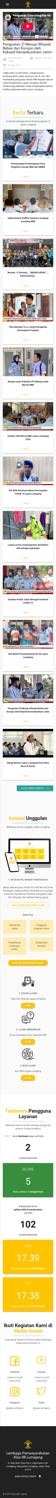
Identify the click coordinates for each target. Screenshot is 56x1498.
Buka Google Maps (28, 1476)
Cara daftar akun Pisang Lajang (28, 905)
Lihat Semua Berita (35, 788)
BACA (26, 176)
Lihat (28, 1005)
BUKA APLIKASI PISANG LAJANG (28, 963)
